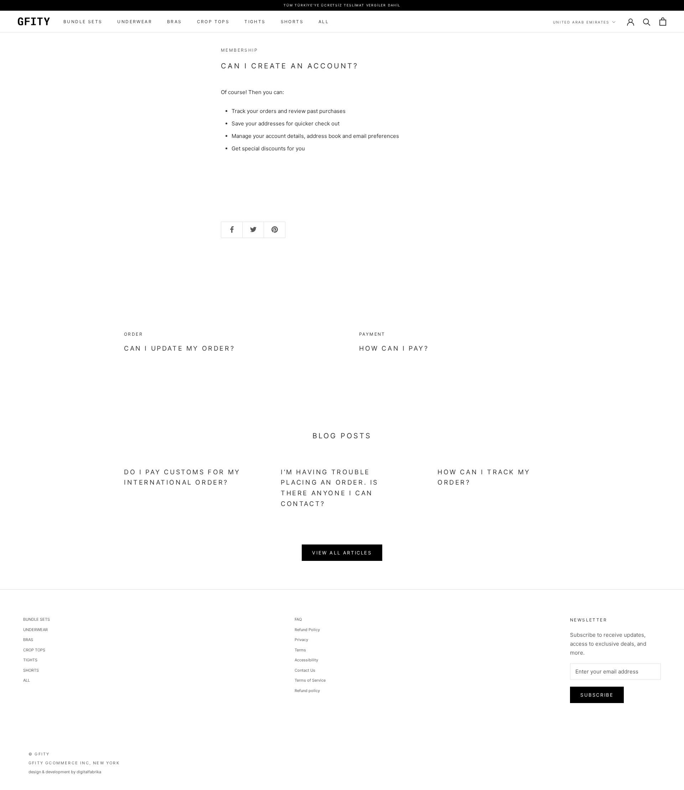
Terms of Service (310, 680)
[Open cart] (662, 21)
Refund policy (307, 690)
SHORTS (292, 21)
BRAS (174, 21)
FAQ (298, 619)
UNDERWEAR (134, 21)
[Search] (647, 21)
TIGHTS (254, 21)
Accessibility (306, 659)
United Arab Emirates (581, 22)
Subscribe (596, 695)
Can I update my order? (179, 348)
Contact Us (305, 670)
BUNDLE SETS (82, 21)
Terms (300, 649)
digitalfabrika (89, 771)
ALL (323, 21)
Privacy (301, 639)
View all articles (342, 553)
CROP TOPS (213, 21)
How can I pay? (394, 348)
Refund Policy (307, 629)
